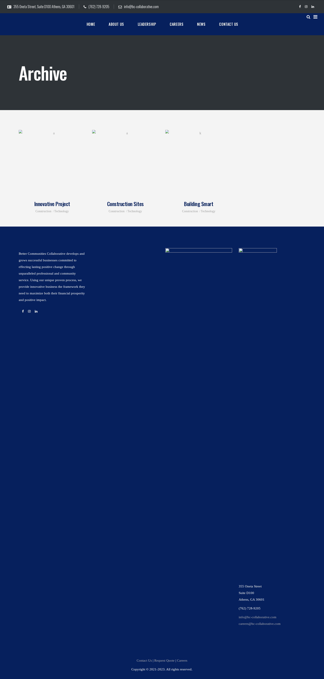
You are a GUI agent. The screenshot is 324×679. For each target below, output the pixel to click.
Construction (43, 211)
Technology (61, 211)
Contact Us (144, 660)
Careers (182, 660)
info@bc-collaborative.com (257, 617)
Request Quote (164, 660)
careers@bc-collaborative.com (260, 623)
